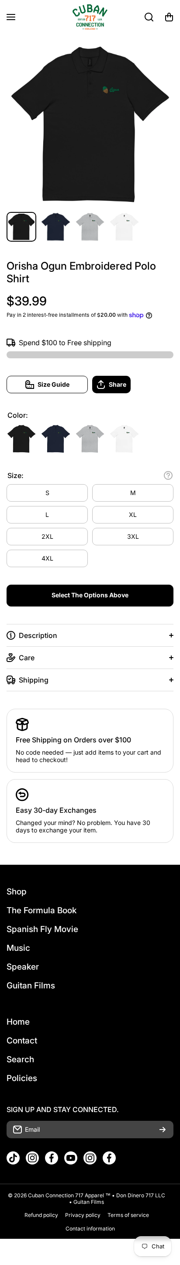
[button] (169, 17)
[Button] (168, 475)
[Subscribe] (162, 1129)
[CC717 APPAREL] (90, 17)
